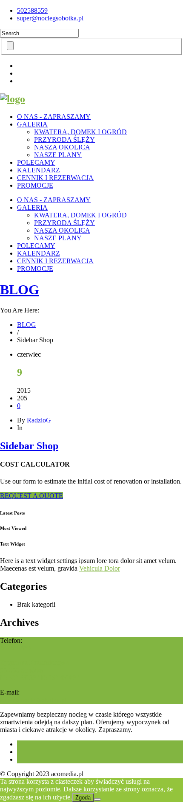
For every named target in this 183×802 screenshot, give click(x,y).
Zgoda (83, 797)
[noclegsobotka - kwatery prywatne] (12, 98)
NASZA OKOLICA (62, 147)
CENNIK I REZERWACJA (55, 177)
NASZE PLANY (58, 154)
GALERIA (32, 124)
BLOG (19, 289)
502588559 (32, 10)
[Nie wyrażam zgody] (97, 799)
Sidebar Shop (29, 445)
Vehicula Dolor (99, 568)
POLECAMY (36, 162)
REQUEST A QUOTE (31, 495)
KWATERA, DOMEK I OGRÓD (80, 131)
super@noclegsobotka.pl (50, 18)
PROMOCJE (35, 185)
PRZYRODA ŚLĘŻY (64, 139)
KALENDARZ (38, 170)
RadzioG (39, 420)
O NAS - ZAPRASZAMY (54, 116)
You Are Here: (19, 310)
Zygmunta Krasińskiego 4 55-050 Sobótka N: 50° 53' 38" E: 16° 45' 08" (39, 670)
